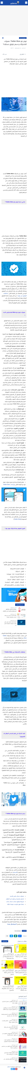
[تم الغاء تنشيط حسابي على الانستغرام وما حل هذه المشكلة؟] (7, 948)
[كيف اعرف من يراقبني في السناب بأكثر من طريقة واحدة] (20, 948)
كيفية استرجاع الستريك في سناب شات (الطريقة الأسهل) (8, 988)
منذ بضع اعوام (12, 607)
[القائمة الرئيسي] (26, 3)
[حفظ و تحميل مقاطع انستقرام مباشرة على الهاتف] (21, 609)
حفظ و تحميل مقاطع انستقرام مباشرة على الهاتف (9, 610)
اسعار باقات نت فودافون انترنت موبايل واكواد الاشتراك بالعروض (11, 1040)
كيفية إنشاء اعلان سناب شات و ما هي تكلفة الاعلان (8, 972)
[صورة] (23, 1002)
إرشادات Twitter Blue (9, 484)
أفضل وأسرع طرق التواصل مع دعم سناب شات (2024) (21, 988)
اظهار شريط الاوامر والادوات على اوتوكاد (11, 1059)
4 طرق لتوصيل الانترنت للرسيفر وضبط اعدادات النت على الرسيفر (9, 1015)
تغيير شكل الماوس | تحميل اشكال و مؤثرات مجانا (10, 1002)
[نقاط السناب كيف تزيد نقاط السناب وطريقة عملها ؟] (21, 616)
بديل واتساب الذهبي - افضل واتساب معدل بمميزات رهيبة (10, 1021)
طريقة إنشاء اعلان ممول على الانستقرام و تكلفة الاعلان (21, 972)
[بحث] (2, 3)
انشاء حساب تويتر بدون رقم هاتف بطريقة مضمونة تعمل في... (10, 623)
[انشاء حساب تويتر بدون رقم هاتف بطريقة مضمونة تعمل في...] (21, 622)
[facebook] (14, 1069)
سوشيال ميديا (23, 38)
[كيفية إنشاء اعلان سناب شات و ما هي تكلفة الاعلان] (7, 964)
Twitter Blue (17, 519)
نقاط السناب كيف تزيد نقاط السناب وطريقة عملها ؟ (10, 616)
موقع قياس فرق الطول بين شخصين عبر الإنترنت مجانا (10, 1047)
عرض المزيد (5, 941)
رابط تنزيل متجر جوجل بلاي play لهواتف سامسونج (11, 1027)
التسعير (15, 872)
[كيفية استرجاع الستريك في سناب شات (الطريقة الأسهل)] (7, 980)
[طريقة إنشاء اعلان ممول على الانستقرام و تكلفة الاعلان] (20, 964)
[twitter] (12, 1069)
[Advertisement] (14, 20)
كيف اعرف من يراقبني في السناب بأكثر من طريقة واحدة (21, 956)
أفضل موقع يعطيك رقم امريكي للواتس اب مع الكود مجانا (11, 1053)
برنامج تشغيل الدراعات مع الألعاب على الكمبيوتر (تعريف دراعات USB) (10, 1008)
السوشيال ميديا (12, 924)
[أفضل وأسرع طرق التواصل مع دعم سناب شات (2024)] (20, 980)
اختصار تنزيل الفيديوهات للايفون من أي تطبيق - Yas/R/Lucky (10, 1034)
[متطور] (15, 3)
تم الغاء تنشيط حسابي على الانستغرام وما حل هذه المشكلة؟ (8, 956)
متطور (8, 1066)
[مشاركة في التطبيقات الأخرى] (7, 936)
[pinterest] (16, 1069)
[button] (20, 936)
